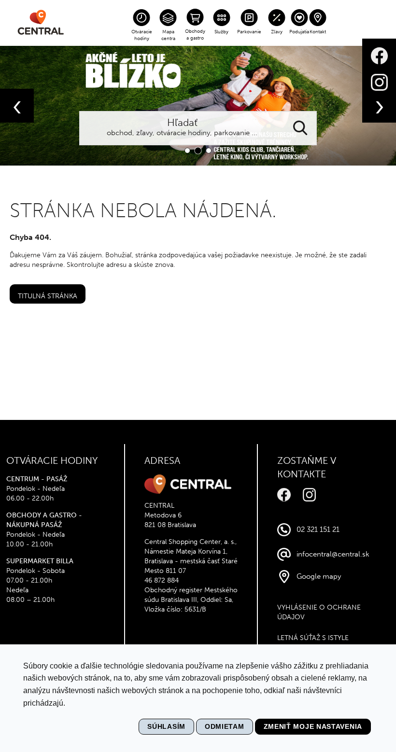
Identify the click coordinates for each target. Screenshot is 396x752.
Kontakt (318, 32)
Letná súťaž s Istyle (313, 638)
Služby (221, 32)
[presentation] (17, 106)
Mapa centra (168, 35)
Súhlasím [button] (166, 726)
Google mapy (319, 576)
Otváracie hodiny (141, 35)
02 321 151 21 (318, 529)
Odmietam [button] (224, 726)
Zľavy (277, 32)
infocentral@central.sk (333, 554)
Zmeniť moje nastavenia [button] (313, 726)
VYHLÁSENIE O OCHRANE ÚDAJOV (319, 612)
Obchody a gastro (195, 34)
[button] (187, 150)
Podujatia (299, 32)
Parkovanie (249, 32)
